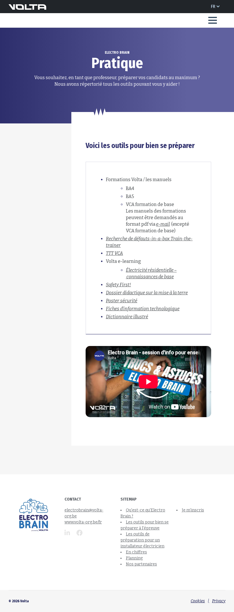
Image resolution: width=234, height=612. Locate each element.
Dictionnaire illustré (127, 316)
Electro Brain (77, 37)
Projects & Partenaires (42, 37)
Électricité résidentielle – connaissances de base (151, 273)
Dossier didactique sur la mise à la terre (147, 292)
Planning (134, 558)
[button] (212, 20)
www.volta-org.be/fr (83, 522)
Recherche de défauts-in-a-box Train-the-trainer (149, 242)
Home (13, 37)
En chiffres (136, 552)
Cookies (198, 601)
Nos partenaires (141, 564)
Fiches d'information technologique (142, 308)
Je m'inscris (193, 510)
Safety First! (118, 284)
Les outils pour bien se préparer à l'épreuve (126, 37)
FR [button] (213, 6)
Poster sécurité (121, 300)
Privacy (218, 601)
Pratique (173, 37)
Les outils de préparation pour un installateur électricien (142, 540)
